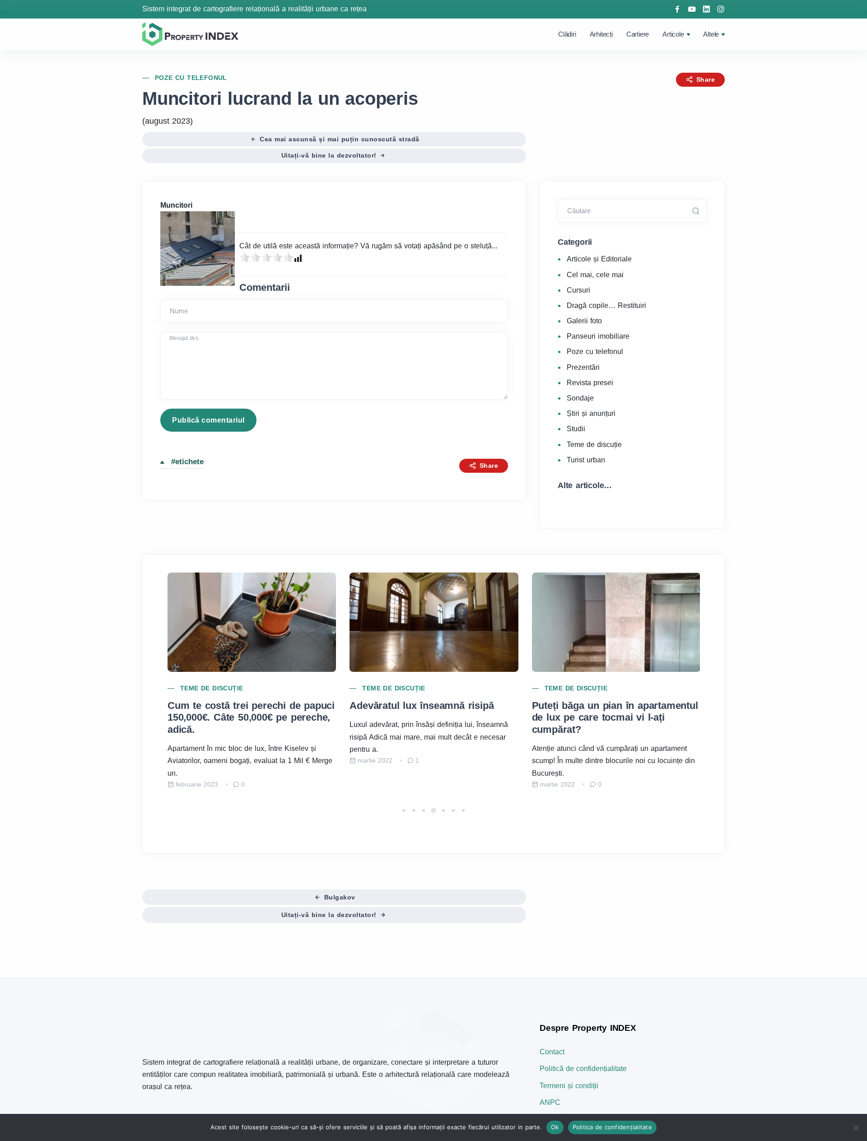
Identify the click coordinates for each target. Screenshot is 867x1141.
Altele (711, 34)
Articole (673, 34)
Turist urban (586, 459)
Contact (552, 1052)
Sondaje (580, 397)
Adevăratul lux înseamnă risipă (422, 705)
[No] (855, 1127)
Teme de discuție (594, 444)
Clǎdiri (567, 34)
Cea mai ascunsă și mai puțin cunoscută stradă (338, 139)
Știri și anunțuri (591, 413)
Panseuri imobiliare (598, 336)
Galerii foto (584, 320)
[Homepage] (192, 33)
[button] (404, 810)
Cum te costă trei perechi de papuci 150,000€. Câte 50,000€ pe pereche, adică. (251, 717)
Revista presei (590, 382)
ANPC (550, 1102)
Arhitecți (601, 34)
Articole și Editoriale (599, 259)
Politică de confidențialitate (583, 1068)
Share (704, 79)
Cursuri (578, 289)
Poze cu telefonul (191, 77)
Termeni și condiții (569, 1086)
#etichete (187, 461)
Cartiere (637, 34)
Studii (576, 429)
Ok (555, 1127)
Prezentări (583, 367)
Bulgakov (338, 897)
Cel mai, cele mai (595, 274)
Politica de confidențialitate (612, 1127)
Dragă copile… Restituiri (606, 305)
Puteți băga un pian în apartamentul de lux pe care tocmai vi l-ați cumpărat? (615, 717)
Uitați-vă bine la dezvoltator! (330, 155)
